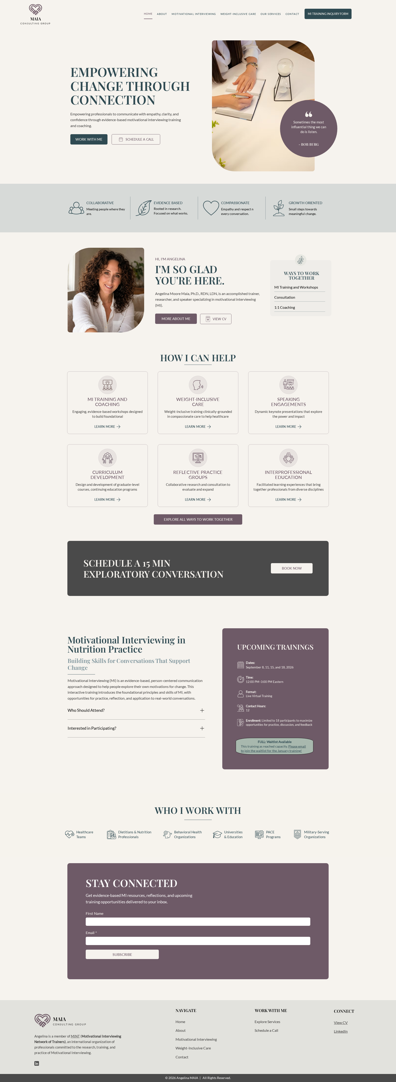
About (181, 1030)
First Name (94, 913)
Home (180, 1021)
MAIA (35, 19)
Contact (182, 1057)
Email (91, 932)
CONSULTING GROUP (35, 23)
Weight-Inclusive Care (193, 1048)
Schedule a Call (266, 1030)
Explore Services (267, 1021)
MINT (75, 1036)
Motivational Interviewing (196, 1039)
